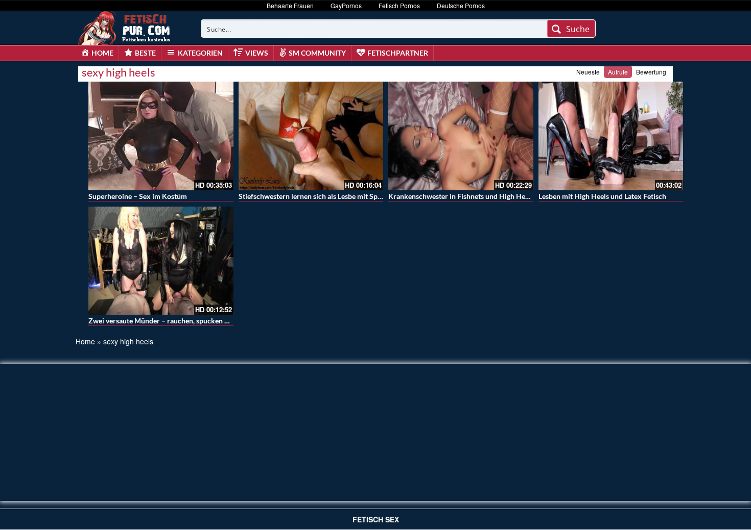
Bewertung (651, 71)
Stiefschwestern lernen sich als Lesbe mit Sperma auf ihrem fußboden (349, 196)
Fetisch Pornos (399, 5)
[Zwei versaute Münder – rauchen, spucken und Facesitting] (160, 261)
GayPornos (346, 5)
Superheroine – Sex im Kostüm (137, 196)
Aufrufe (618, 71)
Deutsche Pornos (461, 5)
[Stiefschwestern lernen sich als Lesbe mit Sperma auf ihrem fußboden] (311, 136)
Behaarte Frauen (290, 5)
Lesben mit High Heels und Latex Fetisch (602, 196)
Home (85, 341)
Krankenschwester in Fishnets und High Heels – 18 (468, 196)
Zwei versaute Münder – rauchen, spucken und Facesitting (180, 320)
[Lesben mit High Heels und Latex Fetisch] (611, 136)
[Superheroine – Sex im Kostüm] (160, 136)
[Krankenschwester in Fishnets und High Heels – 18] (460, 136)
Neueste (588, 71)
